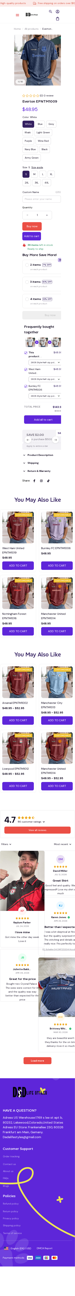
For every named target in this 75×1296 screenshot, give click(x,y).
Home (17, 28)
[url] (22, 1137)
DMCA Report (44, 1248)
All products (32, 28)
